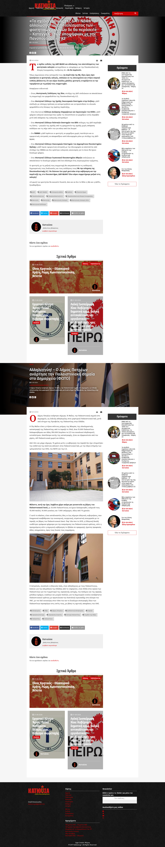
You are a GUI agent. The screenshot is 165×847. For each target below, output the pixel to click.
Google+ (55, 213)
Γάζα (46, 611)
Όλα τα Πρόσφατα (122, 184)
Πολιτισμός (49, 8)
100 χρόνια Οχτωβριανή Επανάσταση (78, 827)
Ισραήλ (89, 611)
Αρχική (31, 8)
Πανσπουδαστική (38, 196)
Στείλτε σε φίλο (78, 213)
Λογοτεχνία (69, 802)
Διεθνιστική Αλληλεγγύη (75, 611)
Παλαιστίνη (36, 619)
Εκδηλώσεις (94, 13)
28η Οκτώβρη (70, 833)
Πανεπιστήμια (81, 192)
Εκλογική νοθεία (57, 192)
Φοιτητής (46, 200)
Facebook (35, 213)
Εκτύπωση (65, 213)
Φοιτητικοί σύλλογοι (39, 204)
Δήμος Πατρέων (57, 611)
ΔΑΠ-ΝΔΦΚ (43, 192)
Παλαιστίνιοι (48, 619)
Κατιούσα (34, 60)
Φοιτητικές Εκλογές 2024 (80, 200)
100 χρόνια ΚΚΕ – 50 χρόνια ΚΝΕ (76, 825)
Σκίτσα (85, 13)
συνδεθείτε (55, 246)
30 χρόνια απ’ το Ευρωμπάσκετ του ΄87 (78, 829)
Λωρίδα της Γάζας (90, 615)
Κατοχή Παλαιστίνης (73, 615)
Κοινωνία (59, 8)
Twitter (45, 213)
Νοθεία (69, 192)
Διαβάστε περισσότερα (49, 231)
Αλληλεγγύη (36, 611)
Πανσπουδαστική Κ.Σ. (55, 196)
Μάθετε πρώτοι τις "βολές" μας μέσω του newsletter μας (118, 794)
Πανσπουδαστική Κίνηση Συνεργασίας (80, 196)
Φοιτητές (35, 200)
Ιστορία (86, 8)
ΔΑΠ (33, 192)
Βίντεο (78, 13)
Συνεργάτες (105, 13)
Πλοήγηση (68, 6)
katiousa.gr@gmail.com (36, 804)
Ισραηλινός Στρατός (55, 615)
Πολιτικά (39, 8)
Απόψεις (78, 8)
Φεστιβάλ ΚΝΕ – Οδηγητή (74, 836)
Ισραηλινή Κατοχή (38, 615)
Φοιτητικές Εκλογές (60, 200)
